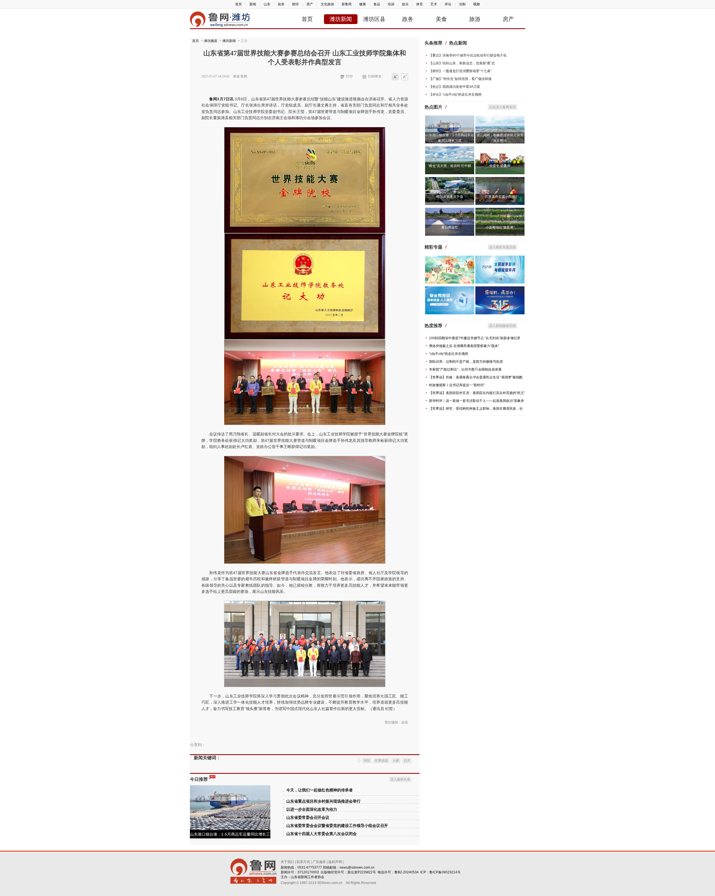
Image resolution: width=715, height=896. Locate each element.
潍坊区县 (374, 19)
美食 (441, 19)
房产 (309, 4)
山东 (267, 4)
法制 (462, 4)
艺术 (433, 4)
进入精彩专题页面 (502, 247)
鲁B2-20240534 (406, 872)
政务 (281, 4)
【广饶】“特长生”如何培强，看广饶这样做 (460, 79)
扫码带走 (375, 76)
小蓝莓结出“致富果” (499, 227)
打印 (349, 76)
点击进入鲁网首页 (502, 107)
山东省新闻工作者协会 (307, 877)
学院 (366, 761)
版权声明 (335, 862)
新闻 (252, 4)
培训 (391, 4)
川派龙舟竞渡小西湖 (500, 197)
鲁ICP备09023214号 (445, 872)
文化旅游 (327, 4)
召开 (407, 761)
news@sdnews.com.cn (357, 867)
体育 (419, 4)
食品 (376, 4)
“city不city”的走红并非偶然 (448, 354)
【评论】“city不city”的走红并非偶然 (455, 94)
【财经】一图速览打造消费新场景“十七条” (460, 71)
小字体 (395, 77)
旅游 (474, 19)
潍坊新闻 (341, 19)
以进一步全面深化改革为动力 (311, 809)
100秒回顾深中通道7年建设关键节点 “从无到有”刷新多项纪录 (474, 338)
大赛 (395, 761)
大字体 (404, 77)
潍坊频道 (210, 41)
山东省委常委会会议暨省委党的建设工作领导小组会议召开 (337, 826)
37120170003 (308, 872)
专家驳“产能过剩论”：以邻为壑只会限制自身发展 (465, 369)
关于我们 (287, 862)
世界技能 (381, 761)
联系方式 (303, 862)
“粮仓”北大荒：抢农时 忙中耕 (449, 166)
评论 (448, 4)
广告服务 (319, 862)
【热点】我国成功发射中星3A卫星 (454, 87)
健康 (362, 4)
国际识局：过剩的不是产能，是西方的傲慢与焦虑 (466, 362)
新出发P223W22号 (361, 872)
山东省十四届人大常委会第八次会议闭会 (321, 834)
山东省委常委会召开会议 (307, 817)
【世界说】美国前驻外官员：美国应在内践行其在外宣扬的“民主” (477, 393)
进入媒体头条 (400, 779)
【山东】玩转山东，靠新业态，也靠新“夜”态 (462, 63)
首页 (238, 4)
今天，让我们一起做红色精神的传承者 (319, 790)
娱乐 (405, 4)
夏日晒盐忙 (449, 227)
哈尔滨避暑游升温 (449, 197)
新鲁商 (347, 4)
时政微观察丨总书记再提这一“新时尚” (457, 385)
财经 (295, 4)
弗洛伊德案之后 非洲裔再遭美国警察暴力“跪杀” (464, 346)
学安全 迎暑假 (499, 166)
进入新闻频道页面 (502, 326)
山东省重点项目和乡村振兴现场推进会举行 (323, 801)
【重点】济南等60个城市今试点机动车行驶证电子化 (468, 55)
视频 (476, 4)
